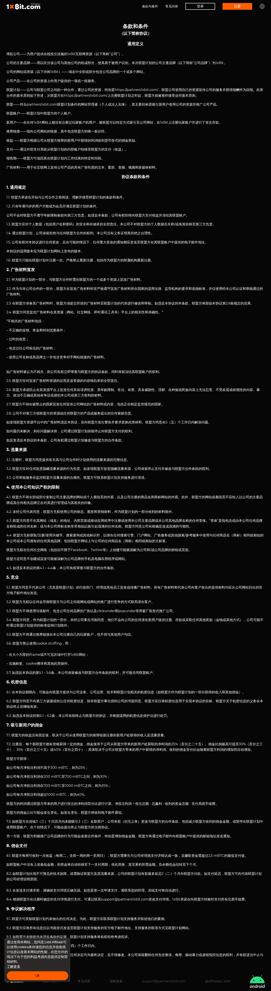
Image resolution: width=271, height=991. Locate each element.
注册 (237, 6)
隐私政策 (116, 981)
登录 (200, 6)
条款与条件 (150, 6)
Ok (37, 975)
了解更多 (13, 966)
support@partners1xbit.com (164, 981)
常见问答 (171, 6)
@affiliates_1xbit (217, 981)
